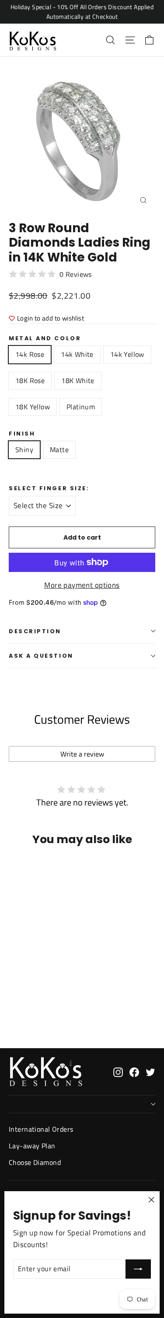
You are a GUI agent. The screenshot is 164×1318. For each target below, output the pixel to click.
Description (35, 631)
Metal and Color (45, 338)
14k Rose (29, 354)
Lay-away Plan (32, 1145)
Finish (22, 433)
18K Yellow (32, 406)
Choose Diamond (35, 1162)
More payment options (82, 585)
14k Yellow (127, 354)
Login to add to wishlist (50, 318)
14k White (77, 354)
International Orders (41, 1129)
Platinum (80, 406)
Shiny (24, 449)
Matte (59, 449)
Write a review (82, 754)
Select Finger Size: (49, 488)
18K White (77, 380)
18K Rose (30, 380)
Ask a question (41, 655)
